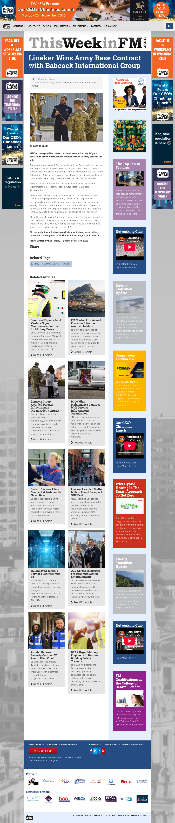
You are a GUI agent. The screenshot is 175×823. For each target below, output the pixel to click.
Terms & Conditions (104, 815)
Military (35, 264)
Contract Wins (50, 264)
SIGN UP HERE (43, 751)
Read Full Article (42, 355)
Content (18, 26)
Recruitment (61, 26)
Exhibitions (80, 26)
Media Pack (110, 26)
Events (47, 26)
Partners (96, 26)
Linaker (66, 264)
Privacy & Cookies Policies (132, 815)
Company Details (82, 815)
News (52, 79)
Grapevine (34, 26)
